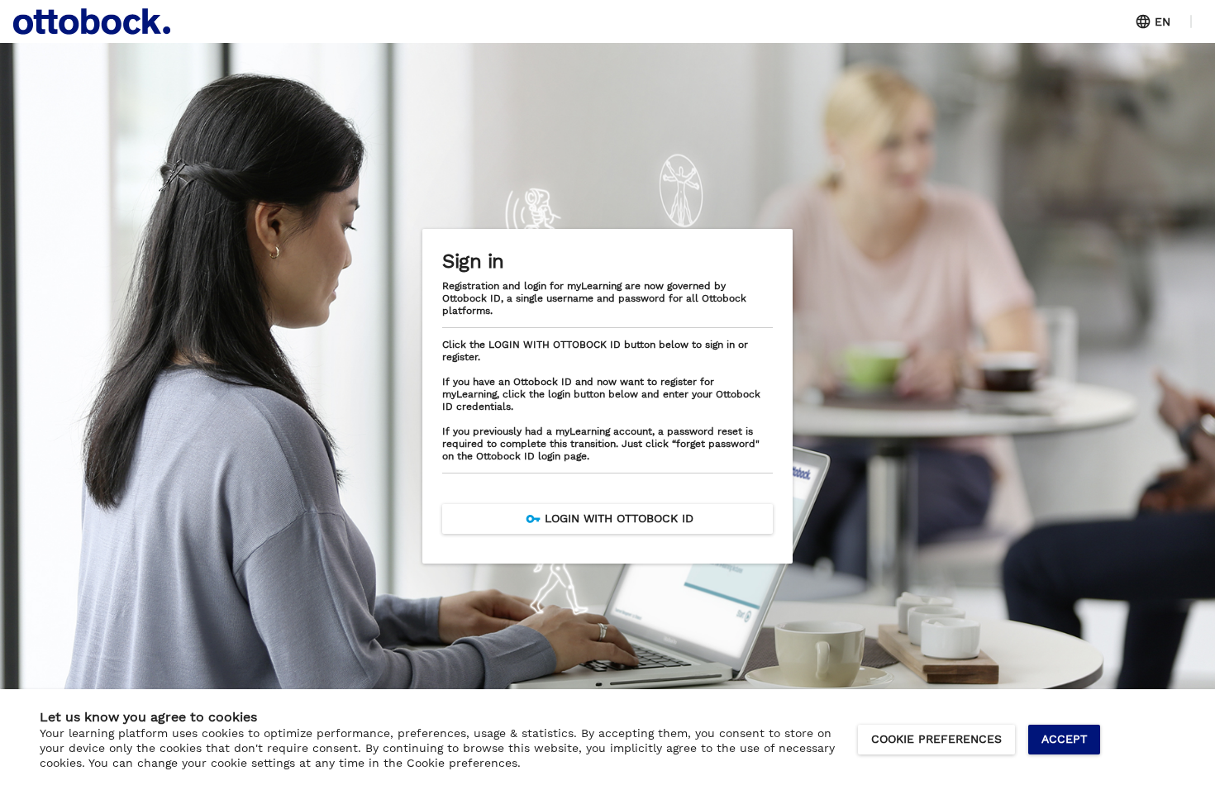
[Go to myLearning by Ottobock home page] (91, 21)
